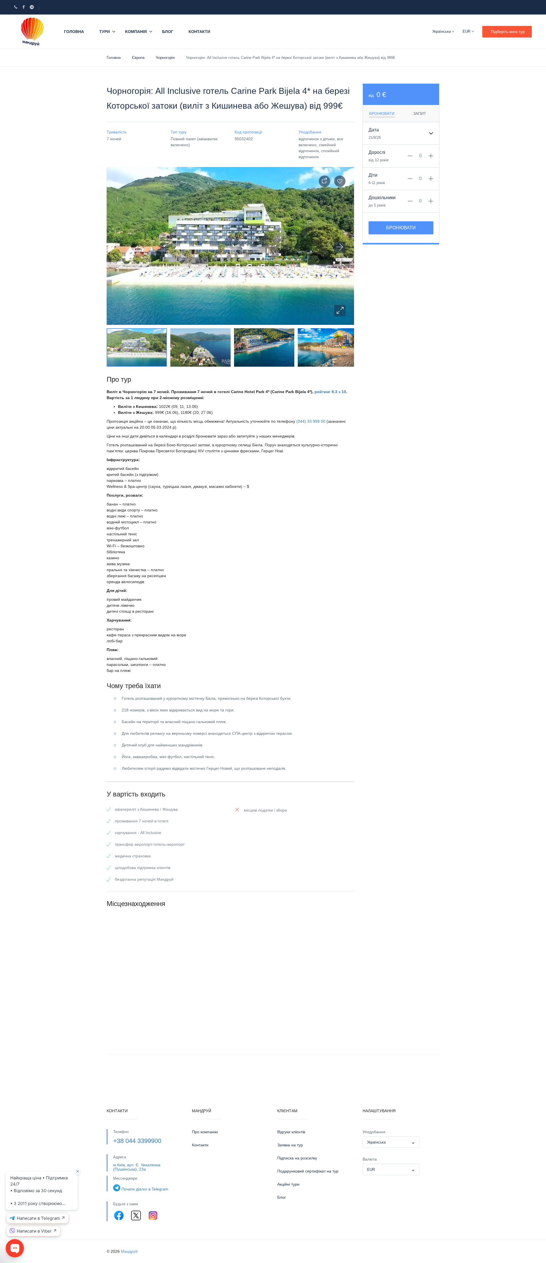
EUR (467, 31)
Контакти (199, 31)
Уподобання (374, 1132)
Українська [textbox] (376, 1142)
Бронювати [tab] (381, 113)
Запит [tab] (419, 113)
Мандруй (129, 1251)
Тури (104, 31)
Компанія (136, 31)
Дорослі (377, 152)
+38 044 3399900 (137, 1140)
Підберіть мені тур (508, 31)
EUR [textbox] (371, 1169)
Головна (74, 31)
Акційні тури (288, 1184)
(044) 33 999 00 (310, 421)
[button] (340, 310)
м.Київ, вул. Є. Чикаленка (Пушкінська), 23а (136, 1167)
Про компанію (205, 1132)
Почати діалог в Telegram (144, 1189)
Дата (374, 129)
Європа (138, 57)
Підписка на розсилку (297, 1158)
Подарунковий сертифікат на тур (307, 1171)
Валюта (370, 1159)
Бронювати (401, 227)
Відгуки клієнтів (291, 1132)
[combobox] (391, 1142)
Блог (167, 31)
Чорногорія (165, 57)
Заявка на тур (290, 1145)
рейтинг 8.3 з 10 (330, 391)
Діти (373, 175)
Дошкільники (382, 197)
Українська (442, 31)
